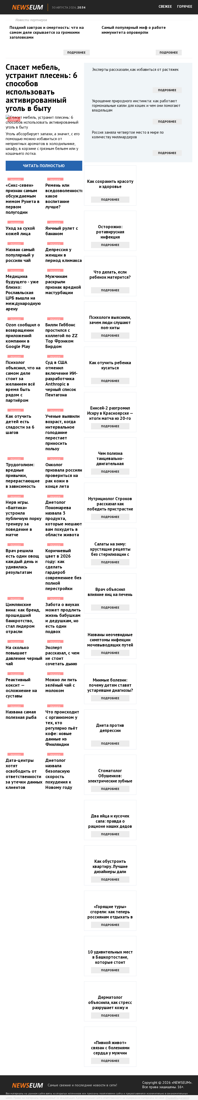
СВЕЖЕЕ (165, 6)
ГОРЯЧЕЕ (184, 6)
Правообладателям (177, 1097)
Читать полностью (44, 165)
